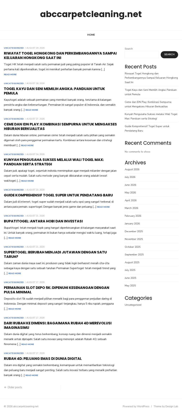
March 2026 (131, 208)
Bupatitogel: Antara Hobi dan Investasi (43, 221)
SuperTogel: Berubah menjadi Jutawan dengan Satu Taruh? (55, 254)
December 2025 (134, 231)
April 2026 (130, 200)
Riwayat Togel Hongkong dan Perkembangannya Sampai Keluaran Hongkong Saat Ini (60, 55)
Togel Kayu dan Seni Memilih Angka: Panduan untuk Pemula (54, 91)
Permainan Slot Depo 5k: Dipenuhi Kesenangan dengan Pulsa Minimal (56, 290)
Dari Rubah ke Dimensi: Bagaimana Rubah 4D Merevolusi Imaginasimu (58, 325)
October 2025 (132, 247)
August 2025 (132, 262)
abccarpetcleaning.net (91, 14)
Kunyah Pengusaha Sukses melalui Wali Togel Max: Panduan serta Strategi (54, 162)
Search (129, 48)
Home (91, 35)
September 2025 (134, 254)
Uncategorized (14, 48)
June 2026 (130, 185)
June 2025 (130, 278)
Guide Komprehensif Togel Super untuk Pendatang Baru (58, 195)
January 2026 (132, 223)
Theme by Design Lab (165, 406)
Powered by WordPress (136, 406)
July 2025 (130, 270)
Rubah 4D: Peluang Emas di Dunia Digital (43, 358)
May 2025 (130, 285)
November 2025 (134, 239)
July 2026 (130, 177)
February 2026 (133, 216)
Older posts (15, 387)
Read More (10, 74)
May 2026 (130, 192)
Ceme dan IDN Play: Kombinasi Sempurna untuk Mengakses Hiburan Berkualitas (60, 126)
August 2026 (132, 169)
